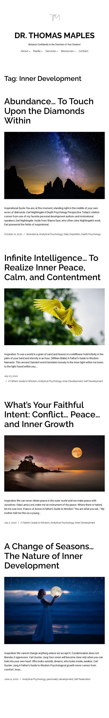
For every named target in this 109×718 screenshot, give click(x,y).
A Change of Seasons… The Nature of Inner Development (49, 556)
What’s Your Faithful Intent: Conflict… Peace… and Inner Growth (52, 414)
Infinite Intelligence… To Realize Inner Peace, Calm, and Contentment (52, 267)
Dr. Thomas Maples (54, 35)
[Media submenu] (42, 51)
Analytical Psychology (51, 234)
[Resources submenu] (75, 51)
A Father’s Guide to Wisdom (22, 381)
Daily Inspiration (72, 234)
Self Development (93, 381)
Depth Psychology (91, 234)
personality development (60, 679)
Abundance (32, 234)
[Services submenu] (57, 51)
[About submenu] (29, 51)
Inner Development (73, 381)
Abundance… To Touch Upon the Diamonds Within (49, 111)
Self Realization (82, 679)
